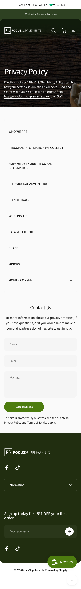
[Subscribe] (69, 531)
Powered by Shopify (56, 570)
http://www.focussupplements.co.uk (27, 96)
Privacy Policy (12, 423)
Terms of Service (37, 423)
